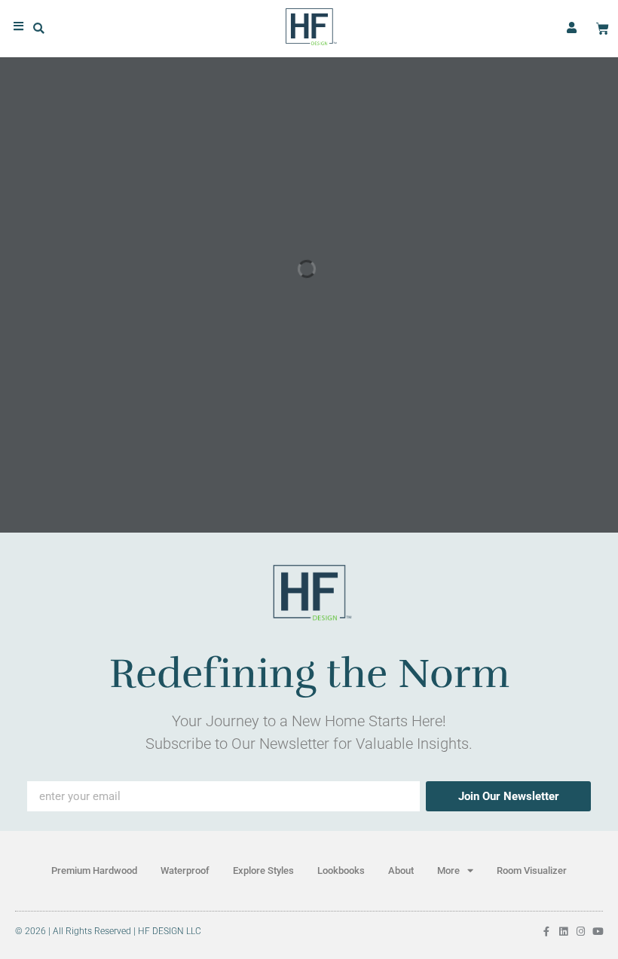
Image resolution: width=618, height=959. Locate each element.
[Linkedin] (563, 931)
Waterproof (185, 870)
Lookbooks (341, 870)
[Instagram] (581, 931)
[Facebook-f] (546, 931)
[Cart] (602, 29)
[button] (39, 29)
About (401, 870)
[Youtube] (598, 931)
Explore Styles (263, 870)
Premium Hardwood (94, 870)
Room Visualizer (532, 870)
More (448, 870)
